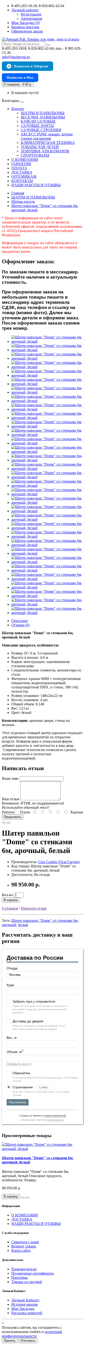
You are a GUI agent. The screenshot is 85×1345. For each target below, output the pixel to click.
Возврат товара (23, 1246)
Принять (10, 1340)
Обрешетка (21, 1073)
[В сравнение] (8, 822)
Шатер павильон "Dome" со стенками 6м (44, 920)
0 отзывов (10, 908)
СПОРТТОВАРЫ (35, 155)
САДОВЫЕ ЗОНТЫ (37, 126)
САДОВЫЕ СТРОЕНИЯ (41, 130)
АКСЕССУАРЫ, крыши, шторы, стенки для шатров (47, 136)
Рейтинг (8, 812)
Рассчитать (17, 1102)
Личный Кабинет (25, 1300)
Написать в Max (20, 77)
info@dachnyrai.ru (16, 57)
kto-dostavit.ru (55, 1119)
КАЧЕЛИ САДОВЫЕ (38, 121)
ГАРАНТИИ (21, 164)
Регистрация (31, 14)
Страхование (23, 1087)
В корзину (11, 900)
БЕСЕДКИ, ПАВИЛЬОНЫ (43, 117)
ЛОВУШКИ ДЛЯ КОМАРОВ (45, 151)
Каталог (17, 109)
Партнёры (19, 1278)
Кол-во (7, 895)
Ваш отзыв (10, 799)
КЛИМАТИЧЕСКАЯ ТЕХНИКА (48, 143)
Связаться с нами (25, 1242)
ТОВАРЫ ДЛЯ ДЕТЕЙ (40, 147)
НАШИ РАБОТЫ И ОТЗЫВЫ (36, 185)
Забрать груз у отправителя (34, 1001)
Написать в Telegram (31, 66)
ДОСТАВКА (21, 172)
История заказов (24, 1304)
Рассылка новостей (26, 1313)
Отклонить (27, 1340)
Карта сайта (20, 1250)
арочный (9, 925)
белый (23, 925)
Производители (24, 1269)
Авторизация (31, 18)
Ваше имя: (10, 778)
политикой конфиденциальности (32, 1334)
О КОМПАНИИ (24, 160)
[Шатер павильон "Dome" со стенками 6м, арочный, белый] (47, 341)
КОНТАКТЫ (22, 181)
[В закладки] (4, 822)
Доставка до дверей (28, 1021)
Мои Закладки (22, 1309)
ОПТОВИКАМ (23, 177)
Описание (19, 621)
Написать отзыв (34, 908)
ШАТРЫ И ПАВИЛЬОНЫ (42, 113)
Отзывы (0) (20, 625)
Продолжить (12, 817)
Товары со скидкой (26, 1282)
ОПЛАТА (19, 168)
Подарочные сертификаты (32, 1273)
